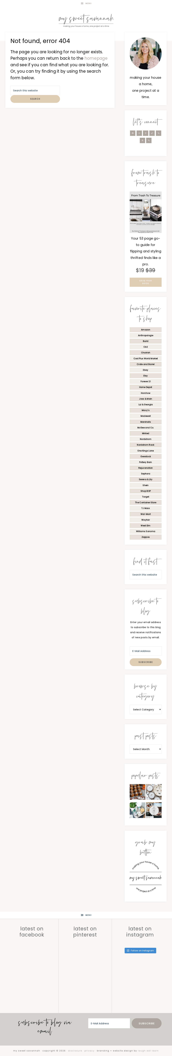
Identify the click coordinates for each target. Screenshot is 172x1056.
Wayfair (145, 519)
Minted (145, 433)
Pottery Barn (145, 462)
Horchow (145, 393)
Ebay (145, 370)
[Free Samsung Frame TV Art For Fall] (154, 811)
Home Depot (145, 387)
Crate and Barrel (146, 364)
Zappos (146, 537)
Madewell (146, 416)
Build (145, 341)
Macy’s (145, 410)
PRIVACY (89, 1050)
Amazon (145, 329)
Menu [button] (88, 3)
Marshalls (145, 421)
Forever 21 (146, 381)
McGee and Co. (145, 427)
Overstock (145, 456)
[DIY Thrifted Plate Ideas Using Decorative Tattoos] (154, 793)
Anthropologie (145, 335)
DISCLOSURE (75, 1050)
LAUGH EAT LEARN (148, 1050)
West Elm (145, 525)
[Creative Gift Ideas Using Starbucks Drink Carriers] (137, 811)
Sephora (145, 473)
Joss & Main (145, 398)
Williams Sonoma (145, 531)
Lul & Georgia (146, 404)
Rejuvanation (145, 467)
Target (145, 496)
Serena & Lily (145, 479)
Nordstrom (145, 439)
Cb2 (145, 346)
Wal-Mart (146, 514)
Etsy (145, 375)
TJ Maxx (145, 508)
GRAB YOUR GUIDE (145, 282)
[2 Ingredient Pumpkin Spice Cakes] (137, 793)
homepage (96, 58)
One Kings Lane (145, 450)
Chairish (145, 352)
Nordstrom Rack (145, 444)
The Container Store (145, 502)
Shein (146, 485)
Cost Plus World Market (146, 358)
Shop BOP (146, 491)
